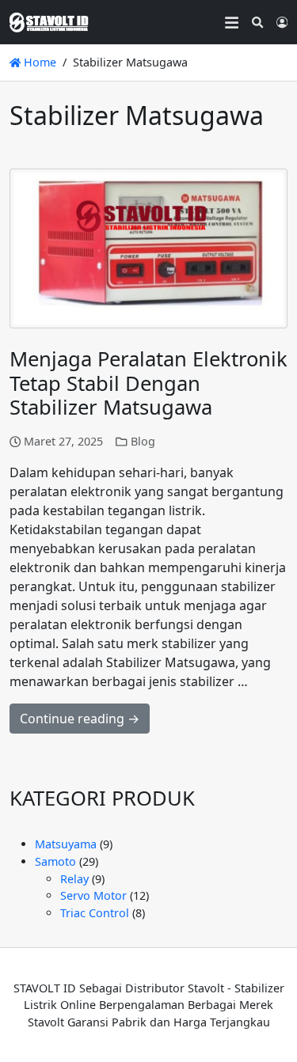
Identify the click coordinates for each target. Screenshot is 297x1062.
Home (38, 62)
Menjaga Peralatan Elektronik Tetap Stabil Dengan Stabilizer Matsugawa (148, 383)
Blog (143, 441)
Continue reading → (79, 718)
